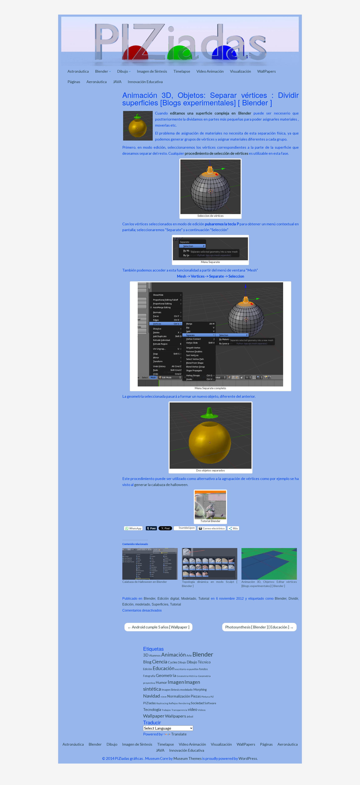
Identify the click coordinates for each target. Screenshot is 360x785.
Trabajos (166, 710)
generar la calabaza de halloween (161, 484)
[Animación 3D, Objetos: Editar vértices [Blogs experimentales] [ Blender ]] (269, 564)
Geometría (166, 675)
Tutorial (203, 598)
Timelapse (181, 71)
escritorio (180, 669)
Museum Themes (187, 758)
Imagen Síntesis (171, 689)
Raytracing (162, 703)
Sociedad (197, 703)
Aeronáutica (96, 81)
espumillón (193, 669)
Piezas (196, 696)
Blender (102, 71)
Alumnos (155, 655)
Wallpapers (175, 715)
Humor (161, 682)
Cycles (172, 662)
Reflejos (173, 703)
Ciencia (159, 661)
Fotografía (149, 676)
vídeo (192, 709)
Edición (128, 604)
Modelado (188, 598)
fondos (203, 669)
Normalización (178, 696)
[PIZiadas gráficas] (180, 41)
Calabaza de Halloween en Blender (144, 581)
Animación (173, 655)
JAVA (117, 81)
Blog (147, 661)
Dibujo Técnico (199, 662)
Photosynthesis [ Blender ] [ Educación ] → (259, 627)
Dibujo (123, 71)
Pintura (205, 696)
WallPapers (266, 71)
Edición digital (168, 598)
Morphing (200, 689)
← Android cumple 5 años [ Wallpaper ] (158, 627)
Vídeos (202, 710)
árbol (190, 716)
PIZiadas (149, 703)
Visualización (240, 71)
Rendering (184, 703)
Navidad (151, 696)
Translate (179, 734)
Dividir (293, 598)
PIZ (212, 696)
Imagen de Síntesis (152, 71)
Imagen (176, 682)
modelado (142, 604)
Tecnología (152, 709)
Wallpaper (153, 716)
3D (146, 655)
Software (210, 703)
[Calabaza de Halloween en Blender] (150, 564)
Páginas (74, 81)
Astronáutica (78, 71)
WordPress (248, 758)
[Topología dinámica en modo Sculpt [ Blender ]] (209, 564)
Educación (163, 668)
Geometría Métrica (187, 676)
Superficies (160, 604)
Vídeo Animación (210, 71)
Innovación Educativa (145, 81)
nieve (164, 696)
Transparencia (179, 710)
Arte (189, 655)
